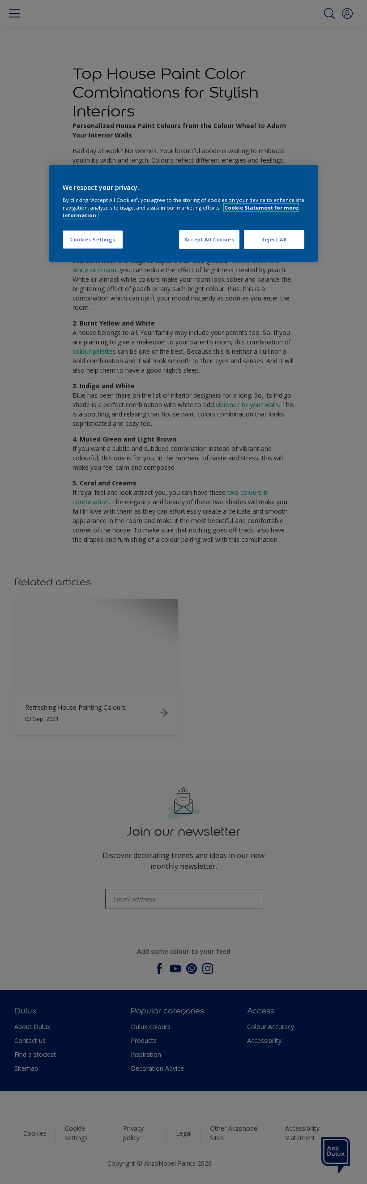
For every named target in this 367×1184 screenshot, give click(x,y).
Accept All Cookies (209, 239)
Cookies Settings (92, 239)
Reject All (274, 239)
